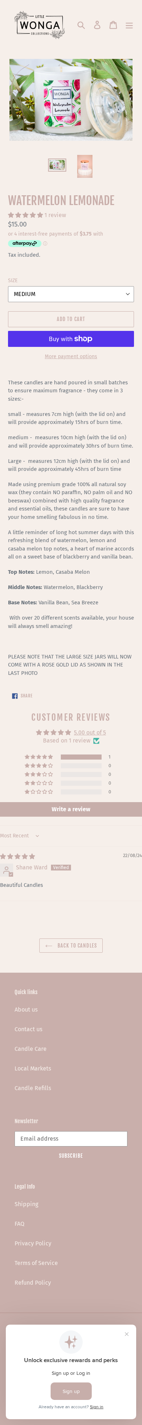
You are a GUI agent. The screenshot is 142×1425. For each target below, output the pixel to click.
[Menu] (129, 24)
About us (26, 1009)
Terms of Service (36, 1263)
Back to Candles (76, 945)
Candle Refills (33, 1088)
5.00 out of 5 (90, 732)
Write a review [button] (71, 809)
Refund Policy (33, 1282)
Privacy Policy (33, 1243)
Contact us (28, 1029)
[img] (17, 856)
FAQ (19, 1223)
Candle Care (31, 1048)
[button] (26, 215)
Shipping (26, 1204)
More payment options (71, 356)
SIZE (12, 280)
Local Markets (33, 1068)
